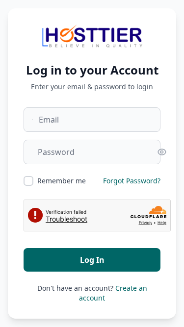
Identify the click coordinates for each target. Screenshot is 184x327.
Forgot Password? (131, 180)
